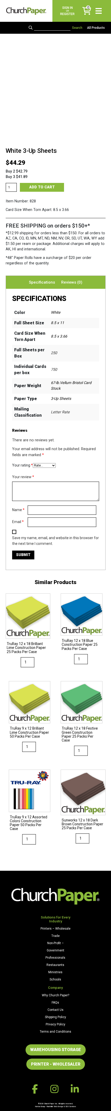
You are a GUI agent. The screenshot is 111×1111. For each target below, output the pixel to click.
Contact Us (55, 1010)
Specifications (42, 282)
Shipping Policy (55, 1017)
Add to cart (42, 187)
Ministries (55, 972)
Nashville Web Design (55, 1106)
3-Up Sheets (61, 398)
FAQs (55, 1002)
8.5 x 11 (57, 323)
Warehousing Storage (55, 1049)
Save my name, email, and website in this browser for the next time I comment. (55, 541)
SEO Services (70, 1106)
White (55, 312)
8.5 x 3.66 (59, 336)
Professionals (55, 957)
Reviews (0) (71, 282)
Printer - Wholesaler (55, 1064)
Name (18, 510)
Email (18, 522)
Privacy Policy (55, 1024)
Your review (23, 477)
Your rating (22, 465)
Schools (55, 979)
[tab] (42, 282)
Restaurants (55, 965)
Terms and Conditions (55, 1031)
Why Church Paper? (55, 995)
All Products (96, 28)
